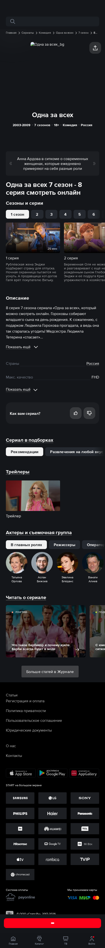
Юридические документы (29, 730)
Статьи (12, 695)
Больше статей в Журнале (50, 671)
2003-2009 (22, 125)
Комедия (70, 125)
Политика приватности (26, 710)
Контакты (14, 755)
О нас (11, 746)
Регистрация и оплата (25, 701)
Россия (86, 125)
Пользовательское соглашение (34, 720)
